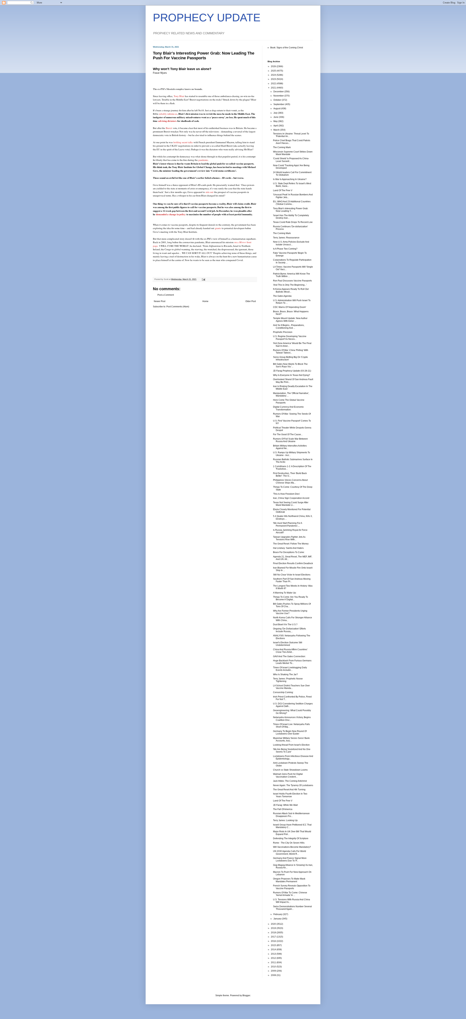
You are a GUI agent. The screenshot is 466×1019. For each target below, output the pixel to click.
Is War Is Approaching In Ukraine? (290, 179)
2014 (274, 949)
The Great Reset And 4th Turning (289, 789)
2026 (274, 66)
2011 (274, 962)
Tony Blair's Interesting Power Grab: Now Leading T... (290, 209)
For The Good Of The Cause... (288, 434)
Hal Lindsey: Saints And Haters (288, 548)
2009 (274, 971)
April (276, 125)
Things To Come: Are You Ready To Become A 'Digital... (290, 598)
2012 (274, 958)
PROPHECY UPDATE (206, 17)
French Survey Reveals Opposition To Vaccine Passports (291, 887)
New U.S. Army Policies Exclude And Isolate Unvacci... (291, 243)
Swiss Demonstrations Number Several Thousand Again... (292, 907)
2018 (274, 932)
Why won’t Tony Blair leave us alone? (182, 69)
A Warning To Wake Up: (284, 592)
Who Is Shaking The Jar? (285, 674)
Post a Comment (165, 295)
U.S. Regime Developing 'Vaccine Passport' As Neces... (289, 337)
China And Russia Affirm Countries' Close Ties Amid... (290, 650)
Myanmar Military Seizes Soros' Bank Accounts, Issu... (291, 739)
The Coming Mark (282, 147)
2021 (274, 87)
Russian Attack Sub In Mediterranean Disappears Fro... (291, 814)
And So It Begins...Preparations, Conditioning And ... (288, 326)
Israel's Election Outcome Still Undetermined (287, 643)
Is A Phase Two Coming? (285, 249)
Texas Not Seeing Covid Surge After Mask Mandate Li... (290, 503)
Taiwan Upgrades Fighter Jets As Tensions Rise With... (289, 538)
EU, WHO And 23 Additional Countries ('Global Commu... (292, 202)
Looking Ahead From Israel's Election (291, 745)
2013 (274, 954)
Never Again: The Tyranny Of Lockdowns (293, 785)
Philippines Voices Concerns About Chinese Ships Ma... (290, 481)
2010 (274, 966)
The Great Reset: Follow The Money (291, 543)
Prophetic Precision (282, 332)
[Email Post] (203, 279)
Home (205, 301)
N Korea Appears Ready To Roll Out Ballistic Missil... (291, 290)
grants (218, 228)
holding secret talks (183, 142)
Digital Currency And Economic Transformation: (288, 408)
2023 (274, 79)
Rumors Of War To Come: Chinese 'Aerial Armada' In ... (290, 893)
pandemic (203, 160)
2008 (274, 975)
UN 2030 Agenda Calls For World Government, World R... (289, 852)
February (278, 914)
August (277, 108)
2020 (274, 924)
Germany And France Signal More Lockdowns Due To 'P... (290, 859)
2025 (274, 70)
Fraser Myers (160, 72)
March (276, 130)
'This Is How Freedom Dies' (286, 494)
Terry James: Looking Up (285, 820)
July (275, 113)
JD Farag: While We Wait (285, 805)
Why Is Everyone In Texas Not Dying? (291, 375)
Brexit (169, 128)
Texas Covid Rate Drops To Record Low (293, 222)
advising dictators (167, 121)
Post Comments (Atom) (177, 306)
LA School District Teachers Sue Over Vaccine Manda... (291, 686)
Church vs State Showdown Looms (290, 770)
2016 (274, 941)
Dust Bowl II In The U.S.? (285, 624)
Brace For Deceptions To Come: (289, 552)
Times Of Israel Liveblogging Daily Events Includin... (290, 668)
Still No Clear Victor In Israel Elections (291, 574)
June (276, 117)
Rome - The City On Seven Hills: (289, 843)
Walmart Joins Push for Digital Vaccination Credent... (288, 775)
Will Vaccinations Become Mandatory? (292, 847)
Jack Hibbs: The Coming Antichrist (290, 781)
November (278, 95)
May (275, 121)
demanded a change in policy (171, 214)
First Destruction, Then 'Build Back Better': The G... (290, 474)
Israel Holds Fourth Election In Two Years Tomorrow (290, 795)
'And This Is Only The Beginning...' (290, 285)
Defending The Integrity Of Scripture (290, 838)
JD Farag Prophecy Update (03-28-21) (292, 371)
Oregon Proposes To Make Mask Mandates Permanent (289, 880)
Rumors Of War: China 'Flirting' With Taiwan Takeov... (290, 351)
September (279, 104)
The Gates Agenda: (282, 296)
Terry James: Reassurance (286, 237)
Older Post (250, 301)
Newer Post (159, 301)
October (277, 100)
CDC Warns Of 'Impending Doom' (289, 307)
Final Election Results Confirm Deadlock (293, 563)
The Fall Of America (282, 809)
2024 (274, 75)
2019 (274, 928)
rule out (209, 192)
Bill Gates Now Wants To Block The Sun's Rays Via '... (290, 365)
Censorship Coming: (283, 692)
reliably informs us (168, 113)
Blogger (246, 995)
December (278, 91)
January (277, 918)
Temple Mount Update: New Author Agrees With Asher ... (290, 319)
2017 (274, 936)
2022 (274, 83)
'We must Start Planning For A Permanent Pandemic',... (287, 524)
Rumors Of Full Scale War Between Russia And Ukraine (290, 440)
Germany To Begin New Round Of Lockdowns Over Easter (290, 732)
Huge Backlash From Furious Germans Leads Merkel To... (292, 661)
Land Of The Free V (282, 190)
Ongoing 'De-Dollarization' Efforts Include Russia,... (289, 630)
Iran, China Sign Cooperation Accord (291, 498)
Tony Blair (179, 96)
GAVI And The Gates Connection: (289, 656)
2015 (274, 945)
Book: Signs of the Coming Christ (286, 47)
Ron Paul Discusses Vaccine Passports (292, 280)
